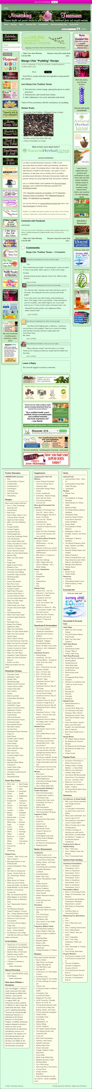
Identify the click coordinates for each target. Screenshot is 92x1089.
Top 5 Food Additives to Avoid (17, 916)
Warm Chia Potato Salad (15, 615)
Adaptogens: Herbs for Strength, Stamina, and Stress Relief (75, 533)
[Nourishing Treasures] (46, 16)
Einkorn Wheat (41, 1024)
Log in (84, 29)
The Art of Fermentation (44, 810)
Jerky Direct (40, 1019)
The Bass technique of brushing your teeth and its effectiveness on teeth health (75, 832)
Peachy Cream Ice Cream (16, 646)
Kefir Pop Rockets (13, 539)
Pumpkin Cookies (13, 589)
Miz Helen (30, 321)
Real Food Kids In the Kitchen (46, 1067)
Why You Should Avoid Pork (17, 895)
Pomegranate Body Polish (74, 677)
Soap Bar (68, 680)
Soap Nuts (68, 646)
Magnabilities (40, 1022)
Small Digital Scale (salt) (44, 836)
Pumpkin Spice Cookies (15, 739)
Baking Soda (11, 817)
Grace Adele (40, 1055)
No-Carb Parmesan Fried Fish (17, 641)
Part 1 (67, 920)
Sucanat (10, 820)
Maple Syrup (23, 808)
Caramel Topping (13, 529)
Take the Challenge (42, 560)
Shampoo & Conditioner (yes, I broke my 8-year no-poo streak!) (75, 684)
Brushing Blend (41, 1062)
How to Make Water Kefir (16, 541)
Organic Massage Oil (43, 965)
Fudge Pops (11, 562)
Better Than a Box (42, 876)
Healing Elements (71, 663)
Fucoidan (39, 574)
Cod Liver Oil (40, 503)
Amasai (21, 829)
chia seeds (43, 97)
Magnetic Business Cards (45, 1060)
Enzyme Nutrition (42, 924)
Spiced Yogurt (12, 636)
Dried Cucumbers (13, 696)
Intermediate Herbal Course (74, 581)
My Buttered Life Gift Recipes (75, 746)
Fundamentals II (12, 486)
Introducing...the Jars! (43, 658)
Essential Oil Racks (43, 995)
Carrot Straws (12, 743)
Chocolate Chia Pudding (15, 572)
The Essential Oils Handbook (46, 1012)
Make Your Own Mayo (15, 653)
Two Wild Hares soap (43, 967)
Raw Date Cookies (13, 727)
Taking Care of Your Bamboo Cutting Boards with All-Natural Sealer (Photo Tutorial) (17, 947)
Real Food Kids (12, 493)
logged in (36, 367)
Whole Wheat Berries (9, 834)
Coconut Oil (11, 846)
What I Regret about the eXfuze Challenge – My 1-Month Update (45, 564)
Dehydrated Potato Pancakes (17, 731)
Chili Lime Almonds (13, 717)
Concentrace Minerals (43, 500)
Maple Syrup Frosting (14, 565)
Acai (37, 579)
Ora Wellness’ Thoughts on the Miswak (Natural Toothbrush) (74, 839)
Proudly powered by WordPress (62, 1086)
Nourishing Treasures (17, 1086)
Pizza (9, 701)
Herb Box (68, 579)
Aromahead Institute (30, 188)
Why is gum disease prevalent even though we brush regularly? (75, 803)
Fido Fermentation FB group (46, 812)
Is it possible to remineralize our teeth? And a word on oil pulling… (75, 811)
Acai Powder (23, 786)
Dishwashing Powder (72, 649)
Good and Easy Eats (43, 900)
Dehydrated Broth (13, 777)
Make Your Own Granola (15, 634)
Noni (37, 586)
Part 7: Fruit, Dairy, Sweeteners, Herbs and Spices (73, 942)
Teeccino (22, 803)
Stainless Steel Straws (44, 1041)
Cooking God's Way (70, 844)
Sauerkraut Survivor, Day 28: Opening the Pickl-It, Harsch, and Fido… (46, 707)
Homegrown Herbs (71, 515)
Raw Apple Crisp (13, 622)
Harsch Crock (41, 824)
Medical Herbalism (71, 555)
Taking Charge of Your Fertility (46, 979)
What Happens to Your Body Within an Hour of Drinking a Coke (17, 899)
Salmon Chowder (13, 603)
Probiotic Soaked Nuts (15, 546)
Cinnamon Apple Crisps (15, 755)
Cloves (9, 793)
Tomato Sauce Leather (15, 686)
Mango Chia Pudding (14, 624)
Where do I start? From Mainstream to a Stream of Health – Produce (74, 784)
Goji (37, 583)
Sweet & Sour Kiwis (14, 712)
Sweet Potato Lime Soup (15, 605)
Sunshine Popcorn (13, 532)
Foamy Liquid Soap (72, 653)
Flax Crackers (12, 691)
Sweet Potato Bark (13, 703)
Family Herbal (70, 524)
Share (25, 76)
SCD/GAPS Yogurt (13, 705)
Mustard (22, 822)
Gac (37, 572)
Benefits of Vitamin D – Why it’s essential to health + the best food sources (46, 609)
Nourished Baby (41, 938)
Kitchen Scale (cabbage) (44, 838)
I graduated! (69, 489)
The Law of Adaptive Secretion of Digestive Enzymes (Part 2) (72, 965)
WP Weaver (83, 1086)
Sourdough (11, 491)
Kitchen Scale (70, 572)
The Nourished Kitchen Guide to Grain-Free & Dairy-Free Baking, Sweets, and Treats (46, 860)
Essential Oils (31, 24)
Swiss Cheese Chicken (15, 638)
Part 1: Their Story (71, 849)
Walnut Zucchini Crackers (16, 684)
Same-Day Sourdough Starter (17, 536)
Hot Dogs (22, 832)
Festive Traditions (42, 888)
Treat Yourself (41, 893)
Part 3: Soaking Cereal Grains (75, 928)
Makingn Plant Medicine (73, 565)
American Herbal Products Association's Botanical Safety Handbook (74, 519)
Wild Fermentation (42, 807)
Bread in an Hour (13, 662)
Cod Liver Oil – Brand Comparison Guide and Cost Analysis (46, 526)
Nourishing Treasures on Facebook (39, 193)
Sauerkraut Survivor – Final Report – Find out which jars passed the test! (46, 714)
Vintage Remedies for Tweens (46, 950)
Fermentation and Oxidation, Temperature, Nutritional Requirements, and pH (75, 901)
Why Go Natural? (71, 729)
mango (56, 230)
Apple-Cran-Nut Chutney (15, 520)
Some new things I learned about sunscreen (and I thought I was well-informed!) (75, 725)
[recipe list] (10, 126)
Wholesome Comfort (43, 891)
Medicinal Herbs (70, 507)
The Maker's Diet (42, 919)
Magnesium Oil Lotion (43, 998)
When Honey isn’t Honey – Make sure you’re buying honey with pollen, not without (17, 882)
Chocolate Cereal (13, 674)
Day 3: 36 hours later (43, 674)
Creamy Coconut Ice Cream (16, 648)
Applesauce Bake (13, 627)
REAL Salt (10, 784)
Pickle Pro (39, 821)
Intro (66, 918)
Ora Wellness (68, 799)
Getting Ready (41, 655)
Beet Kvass (11, 513)
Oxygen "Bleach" (71, 651)
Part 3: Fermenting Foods (74, 856)
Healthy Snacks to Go (44, 855)
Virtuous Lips (40, 986)
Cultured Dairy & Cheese (15, 481)
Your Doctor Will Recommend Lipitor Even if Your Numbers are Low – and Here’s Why (75, 777)
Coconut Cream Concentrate (23, 839)
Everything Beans (42, 874)
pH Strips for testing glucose (46, 843)
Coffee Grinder (70, 574)
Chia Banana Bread (14, 612)
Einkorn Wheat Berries (9, 841)
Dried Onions (11, 736)
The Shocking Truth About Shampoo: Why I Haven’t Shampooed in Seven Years (74, 713)
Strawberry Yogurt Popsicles (17, 655)
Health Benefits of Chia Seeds (17, 887)
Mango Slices (12, 760)
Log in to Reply (31, 282)
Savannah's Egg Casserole (16, 574)
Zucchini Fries (12, 729)
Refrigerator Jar (41, 826)
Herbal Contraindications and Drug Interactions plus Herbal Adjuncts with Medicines (75, 560)
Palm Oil (22, 843)
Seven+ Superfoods (43, 493)
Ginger (9, 798)
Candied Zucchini (13, 769)
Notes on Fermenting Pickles (75, 892)
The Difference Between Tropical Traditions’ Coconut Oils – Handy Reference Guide (17, 911)
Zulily (6, 8)
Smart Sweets (41, 865)
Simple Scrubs (41, 1014)
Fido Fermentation (29, 206)
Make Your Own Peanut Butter (17, 631)
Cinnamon (10, 791)
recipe (62, 230)
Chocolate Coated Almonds (16, 772)
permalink (24, 234)
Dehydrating (11, 496)
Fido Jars (39, 817)
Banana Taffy (11, 555)
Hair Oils (68, 689)
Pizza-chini (11, 758)
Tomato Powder (12, 741)
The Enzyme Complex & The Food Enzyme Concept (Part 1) (75, 958)
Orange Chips (12, 679)
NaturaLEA (30, 285)
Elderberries (23, 796)
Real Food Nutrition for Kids (45, 1076)
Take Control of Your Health (45, 922)
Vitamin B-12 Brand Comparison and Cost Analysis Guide (43, 598)
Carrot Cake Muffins (14, 581)
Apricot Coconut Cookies (15, 708)
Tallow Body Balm (71, 665)
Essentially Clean (42, 1017)
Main (9, 479)
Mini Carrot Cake (13, 753)
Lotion (67, 675)
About (6, 24)
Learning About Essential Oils (50, 203)
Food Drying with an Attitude (46, 867)
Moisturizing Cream (72, 672)
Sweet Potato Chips (14, 767)
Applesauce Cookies (14, 710)
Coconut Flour (41, 1069)
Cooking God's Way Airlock (45, 819)
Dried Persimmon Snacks (16, 720)
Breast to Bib (40, 943)
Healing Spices (70, 567)
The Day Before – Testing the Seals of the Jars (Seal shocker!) (46, 662)
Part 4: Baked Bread (72, 930)
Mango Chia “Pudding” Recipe (40, 60)
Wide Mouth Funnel (43, 829)
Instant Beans (12, 510)
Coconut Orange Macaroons (17, 598)
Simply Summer (41, 883)
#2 (50, 1003)
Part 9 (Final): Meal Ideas (74, 951)
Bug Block (39, 1074)
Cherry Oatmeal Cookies (15, 551)
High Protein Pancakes (15, 591)
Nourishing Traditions (43, 907)
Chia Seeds (23, 805)
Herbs (21, 24)
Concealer (68, 696)
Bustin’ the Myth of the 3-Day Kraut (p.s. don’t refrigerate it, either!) (46, 648)
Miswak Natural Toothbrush (74, 658)
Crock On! (39, 902)
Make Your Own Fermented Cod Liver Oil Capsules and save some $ (45, 533)
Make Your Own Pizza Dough (17, 643)
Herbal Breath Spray (72, 668)
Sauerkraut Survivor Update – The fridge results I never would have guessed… (46, 721)
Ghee (21, 789)
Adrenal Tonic (70, 493)
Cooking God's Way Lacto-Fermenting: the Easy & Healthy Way (45, 802)
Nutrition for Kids (42, 917)
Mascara (68, 694)
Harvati (21, 834)
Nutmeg (10, 796)
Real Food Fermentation (44, 793)
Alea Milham (31, 343)
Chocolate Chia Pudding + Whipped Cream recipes (43, 112)
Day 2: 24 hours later (43, 672)
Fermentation (43, 24)
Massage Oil (40, 969)
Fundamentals (12, 484)
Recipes (14, 24)
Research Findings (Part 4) (74, 975)
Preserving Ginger (13, 722)
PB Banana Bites (13, 577)
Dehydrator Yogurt (13, 677)
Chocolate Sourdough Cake (16, 570)
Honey (21, 810)
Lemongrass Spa (42, 993)
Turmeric (10, 810)
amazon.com (19, 1031)
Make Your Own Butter (15, 629)
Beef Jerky (11, 774)
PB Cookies (11, 579)
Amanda (29, 259)
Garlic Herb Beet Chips (15, 748)
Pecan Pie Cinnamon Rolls (16, 548)
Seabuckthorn (41, 581)
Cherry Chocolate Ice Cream (34, 141)
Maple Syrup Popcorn (14, 586)
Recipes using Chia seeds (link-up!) (37, 138)
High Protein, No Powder (44, 962)
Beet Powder (23, 784)
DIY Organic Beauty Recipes (46, 1029)
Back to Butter (41, 960)
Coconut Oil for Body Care (74, 708)
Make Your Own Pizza (15, 650)
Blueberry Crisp (12, 567)
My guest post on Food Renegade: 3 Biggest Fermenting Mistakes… (44, 641)
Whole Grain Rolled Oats (44, 1057)
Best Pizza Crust (13, 584)
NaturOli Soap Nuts (43, 1043)
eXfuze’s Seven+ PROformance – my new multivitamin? (44, 543)
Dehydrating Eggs (13, 682)
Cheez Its (10, 734)
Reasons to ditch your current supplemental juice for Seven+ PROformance (46, 550)
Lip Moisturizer (70, 670)
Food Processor (41, 840)
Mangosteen (40, 576)
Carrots (9, 693)
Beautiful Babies (42, 941)
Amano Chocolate (42, 1048)
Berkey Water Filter (43, 1045)
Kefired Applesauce (14, 534)
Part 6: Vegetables (71, 937)
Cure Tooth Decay (42, 914)
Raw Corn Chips (12, 746)
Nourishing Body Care (59, 24)
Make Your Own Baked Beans (17, 553)
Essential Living (41, 977)
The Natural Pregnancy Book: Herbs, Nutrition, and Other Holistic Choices (75, 545)
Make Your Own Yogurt (15, 601)
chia (52, 230)
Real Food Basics (42, 886)
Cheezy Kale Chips (13, 689)
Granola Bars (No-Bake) (15, 698)
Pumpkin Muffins (13, 527)
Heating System (41, 845)
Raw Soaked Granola (14, 724)
